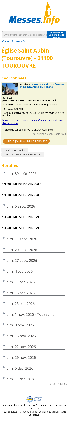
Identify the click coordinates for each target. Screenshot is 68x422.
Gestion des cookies (49, 411)
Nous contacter (10, 411)
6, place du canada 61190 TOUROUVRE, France (27, 130)
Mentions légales (28, 411)
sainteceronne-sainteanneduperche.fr (36, 104)
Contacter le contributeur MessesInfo (23, 154)
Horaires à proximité (15, 150)
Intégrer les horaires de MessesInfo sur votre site (27, 405)
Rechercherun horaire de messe (56, 34)
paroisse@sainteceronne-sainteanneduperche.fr (29, 100)
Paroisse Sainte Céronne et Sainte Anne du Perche (42, 86)
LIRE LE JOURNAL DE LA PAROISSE (26, 141)
